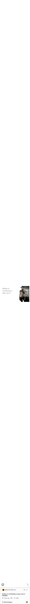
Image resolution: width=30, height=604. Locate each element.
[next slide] (27, 584)
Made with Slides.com (10, 589)
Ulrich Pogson (8, 602)
